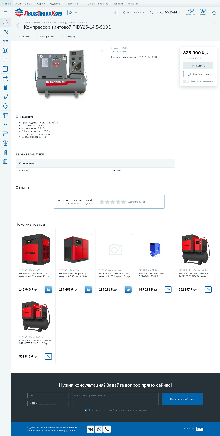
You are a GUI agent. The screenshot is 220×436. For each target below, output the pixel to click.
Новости (118, 3)
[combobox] (33, 403)
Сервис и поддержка (48, 3)
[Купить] (48, 289)
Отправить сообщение (182, 399)
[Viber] (107, 429)
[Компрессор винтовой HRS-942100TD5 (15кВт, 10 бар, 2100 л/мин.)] (35, 316)
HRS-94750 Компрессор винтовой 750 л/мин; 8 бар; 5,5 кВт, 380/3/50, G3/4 (74, 276)
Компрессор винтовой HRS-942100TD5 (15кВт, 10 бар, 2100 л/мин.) (35, 343)
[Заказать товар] (168, 289)
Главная (6, 3)
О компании (72, 3)
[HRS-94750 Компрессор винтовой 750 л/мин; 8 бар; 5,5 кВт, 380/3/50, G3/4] (75, 249)
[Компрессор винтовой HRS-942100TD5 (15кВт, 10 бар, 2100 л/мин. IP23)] (195, 249)
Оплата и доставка (98, 3)
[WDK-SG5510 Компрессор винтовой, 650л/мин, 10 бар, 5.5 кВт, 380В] (115, 249)
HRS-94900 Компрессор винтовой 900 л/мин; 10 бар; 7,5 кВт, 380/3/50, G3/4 (35, 276)
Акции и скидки (23, 3)
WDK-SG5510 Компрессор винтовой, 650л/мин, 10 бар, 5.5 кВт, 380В (114, 276)
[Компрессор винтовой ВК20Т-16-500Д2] (155, 249)
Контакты (133, 3)
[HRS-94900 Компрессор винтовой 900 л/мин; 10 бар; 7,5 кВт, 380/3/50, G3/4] (35, 249)
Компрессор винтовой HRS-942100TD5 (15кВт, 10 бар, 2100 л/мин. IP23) (195, 276)
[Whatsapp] (99, 429)
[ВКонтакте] (90, 429)
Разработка (189, 428)
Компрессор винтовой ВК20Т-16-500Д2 (151, 275)
